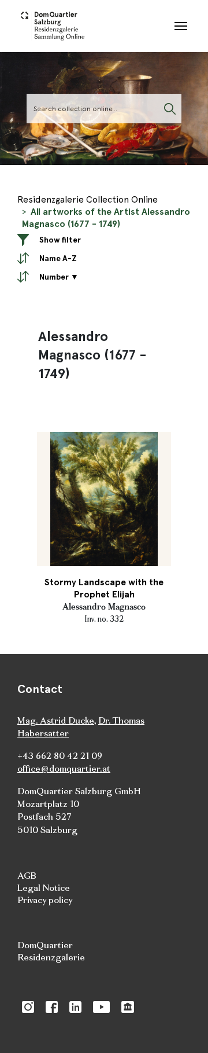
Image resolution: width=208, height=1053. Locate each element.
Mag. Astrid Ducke (55, 720)
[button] (104, 239)
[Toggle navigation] (181, 26)
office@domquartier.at (63, 768)
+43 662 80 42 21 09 (59, 756)
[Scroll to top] (182, 1027)
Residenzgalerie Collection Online (87, 199)
